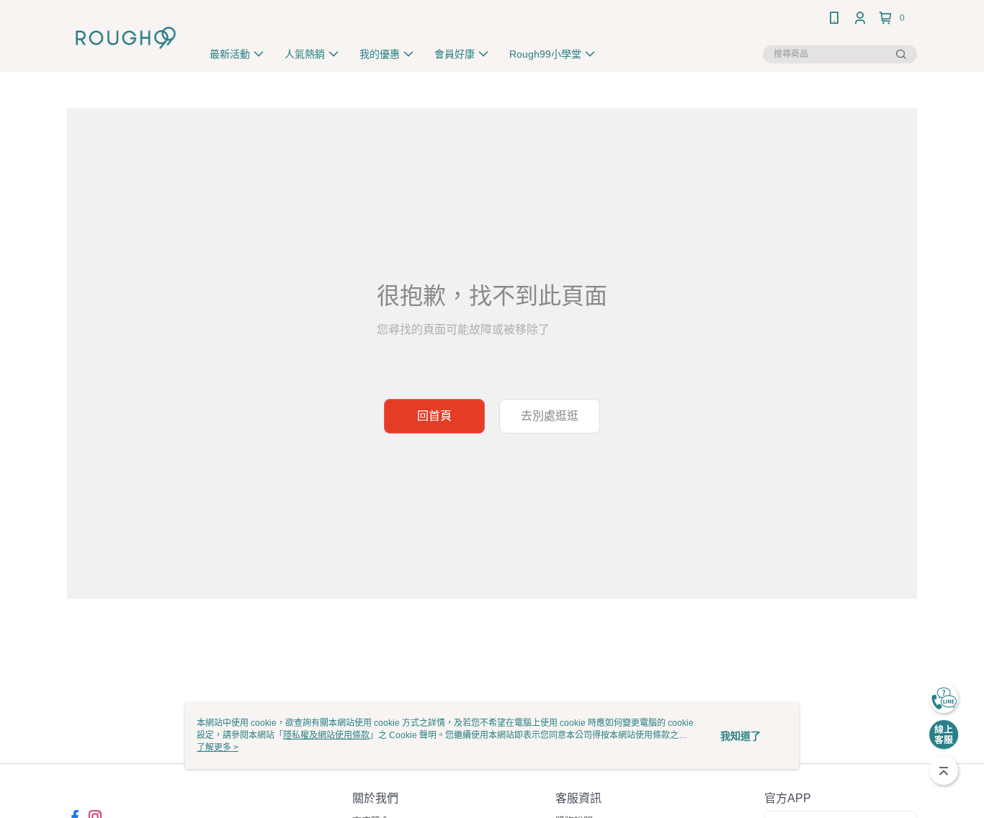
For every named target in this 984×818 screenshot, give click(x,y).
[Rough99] (125, 37)
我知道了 (740, 736)
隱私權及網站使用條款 (326, 735)
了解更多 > (217, 747)
